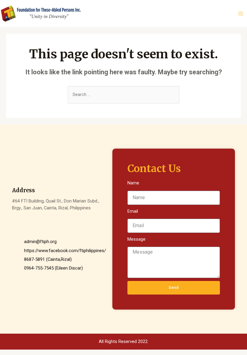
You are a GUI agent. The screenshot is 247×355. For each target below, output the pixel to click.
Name (133, 183)
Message (136, 239)
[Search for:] (123, 94)
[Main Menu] (240, 13)
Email (132, 211)
